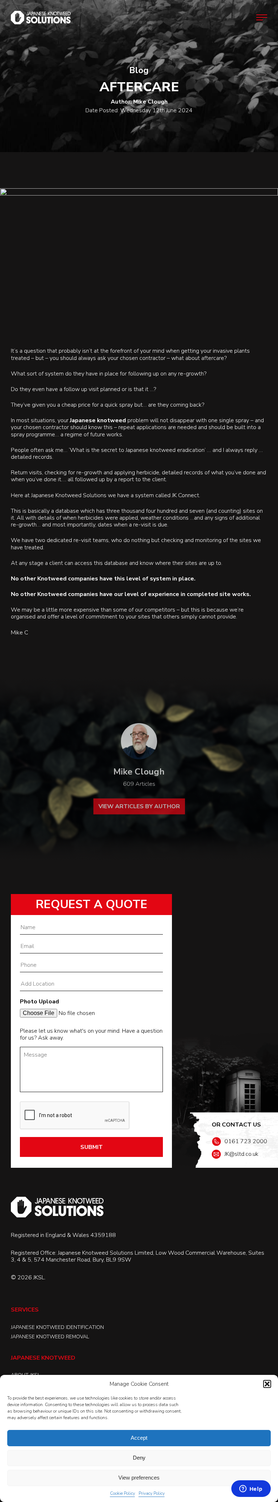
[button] (267, 1384)
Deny (139, 1458)
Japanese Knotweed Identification (57, 1327)
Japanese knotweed (98, 420)
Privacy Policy (152, 1493)
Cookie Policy (122, 1493)
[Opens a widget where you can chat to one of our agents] (251, 1489)
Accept (139, 1438)
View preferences (139, 1477)
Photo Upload (39, 1001)
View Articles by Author (139, 806)
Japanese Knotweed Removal (50, 1336)
